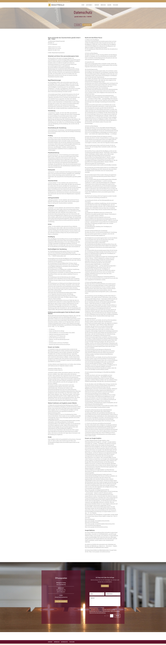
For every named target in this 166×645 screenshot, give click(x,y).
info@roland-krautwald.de (61, 597)
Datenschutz (64, 641)
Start (83, 5)
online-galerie (61, 601)
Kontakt (97, 5)
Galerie (109, 5)
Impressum (56, 641)
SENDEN (117, 615)
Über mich (103, 5)
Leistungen (89, 5)
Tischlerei (115, 5)
